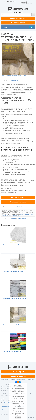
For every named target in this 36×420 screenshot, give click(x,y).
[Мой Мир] (20, 382)
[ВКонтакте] (16, 382)
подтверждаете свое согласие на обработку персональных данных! (17, 215)
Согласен (18, 417)
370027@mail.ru (26, 3)
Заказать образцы (18, 202)
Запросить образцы (18, 19)
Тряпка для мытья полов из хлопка (14, 298)
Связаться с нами (8, 402)
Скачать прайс (18, 371)
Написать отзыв (21, 218)
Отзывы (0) (14, 80)
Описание (5, 80)
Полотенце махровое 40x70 (12, 351)
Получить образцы (18, 376)
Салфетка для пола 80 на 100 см (13, 271)
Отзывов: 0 (13, 218)
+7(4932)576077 (11, 1)
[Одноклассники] (18, 382)
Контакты (30, 6)
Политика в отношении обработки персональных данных (18, 379)
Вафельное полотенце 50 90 (12, 245)
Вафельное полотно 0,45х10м (12, 325)
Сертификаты (18, 6)
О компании (6, 6)
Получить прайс (18, 23)
